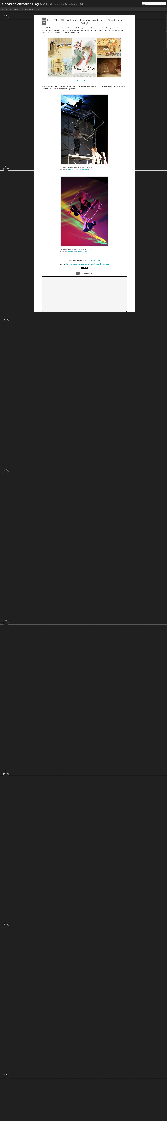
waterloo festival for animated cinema (91, 264)
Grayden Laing (96, 260)
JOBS (36, 9)
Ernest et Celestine (82, 81)
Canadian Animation (82, 169)
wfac (107, 264)
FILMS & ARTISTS (26, 9)
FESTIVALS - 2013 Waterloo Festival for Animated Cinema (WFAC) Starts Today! (84, 21)
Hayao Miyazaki (71, 264)
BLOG (16, 9)
